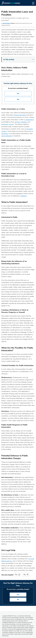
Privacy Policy (9, 634)
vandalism (23, 196)
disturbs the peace (20, 115)
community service (7, 124)
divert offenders (6, 136)
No (18, 99)
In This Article (8, 59)
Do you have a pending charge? (18, 88)
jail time (17, 122)
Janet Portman (6, 23)
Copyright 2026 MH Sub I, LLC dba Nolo (13, 616)
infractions (4, 134)
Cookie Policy (17, 634)
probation (24, 122)
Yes (18, 94)
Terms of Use (21, 632)
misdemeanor (29, 120)
